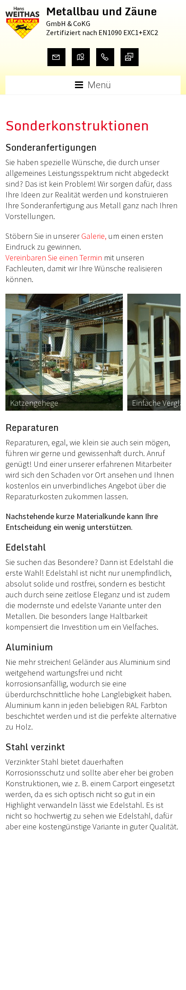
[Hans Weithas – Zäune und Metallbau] (22, 12)
